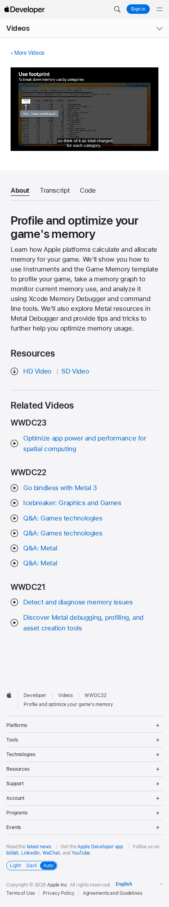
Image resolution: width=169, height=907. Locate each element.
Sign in (138, 9)
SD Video (75, 371)
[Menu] (159, 9)
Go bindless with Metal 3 (60, 488)
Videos (17, 28)
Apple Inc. (58, 885)
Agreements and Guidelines (112, 893)
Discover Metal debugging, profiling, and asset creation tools (83, 622)
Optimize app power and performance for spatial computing (84, 443)
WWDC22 (95, 695)
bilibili (12, 853)
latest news (39, 846)
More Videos (29, 53)
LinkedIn (30, 853)
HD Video (37, 371)
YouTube (81, 853)
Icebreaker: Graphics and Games (72, 503)
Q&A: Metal (40, 548)
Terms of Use (20, 893)
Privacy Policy (58, 893)
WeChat (51, 853)
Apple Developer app (100, 846)
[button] (117, 9)
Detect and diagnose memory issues (78, 602)
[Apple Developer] (24, 9)
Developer (35, 695)
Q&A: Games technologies (62, 518)
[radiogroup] (31, 865)
